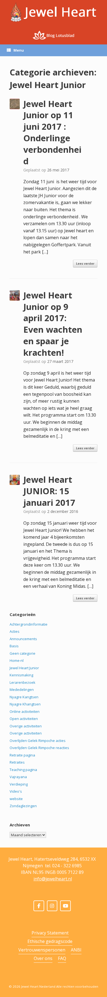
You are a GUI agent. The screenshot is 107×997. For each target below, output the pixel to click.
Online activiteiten (25, 711)
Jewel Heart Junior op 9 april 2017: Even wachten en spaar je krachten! (52, 323)
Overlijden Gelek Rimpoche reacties (39, 747)
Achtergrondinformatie (28, 624)
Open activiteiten (24, 718)
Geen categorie (22, 653)
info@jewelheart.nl (52, 879)
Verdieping (19, 784)
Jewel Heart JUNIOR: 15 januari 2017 (49, 491)
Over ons (43, 958)
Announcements (23, 638)
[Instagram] (52, 905)
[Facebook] (38, 905)
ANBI (76, 950)
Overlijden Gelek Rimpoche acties (38, 740)
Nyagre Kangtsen (24, 696)
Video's (16, 791)
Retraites (17, 762)
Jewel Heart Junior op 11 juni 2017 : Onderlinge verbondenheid (52, 132)
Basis (14, 645)
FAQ (62, 958)
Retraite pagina (22, 755)
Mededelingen (22, 689)
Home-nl (17, 660)
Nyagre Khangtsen (25, 704)
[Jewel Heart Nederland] (53, 12)
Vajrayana (18, 776)
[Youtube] (65, 905)
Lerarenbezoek (22, 682)
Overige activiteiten (26, 726)
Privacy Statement (50, 933)
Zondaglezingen (23, 805)
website (16, 798)
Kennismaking (21, 675)
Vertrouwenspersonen (41, 950)
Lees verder (85, 263)
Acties (14, 631)
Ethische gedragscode (49, 941)
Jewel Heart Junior (24, 667)
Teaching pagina (23, 769)
